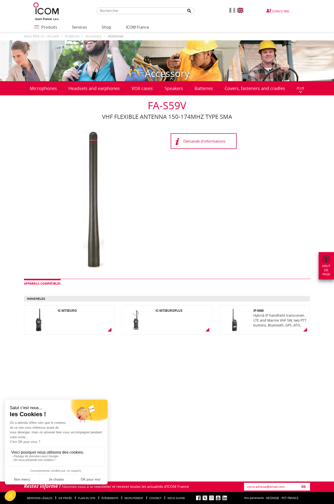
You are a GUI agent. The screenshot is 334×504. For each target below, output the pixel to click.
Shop (106, 27)
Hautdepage (326, 270)
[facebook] (198, 497)
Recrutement (133, 498)
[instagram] (211, 497)
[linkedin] (224, 497)
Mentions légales (39, 498)
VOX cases (142, 88)
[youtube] (218, 497)
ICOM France (137, 27)
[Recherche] (189, 11)
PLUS (300, 88)
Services (79, 27)
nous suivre (176, 498)
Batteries (204, 88)
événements (109, 498)
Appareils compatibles (42, 283)
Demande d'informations (204, 141)
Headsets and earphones (94, 88)
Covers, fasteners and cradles (255, 88)
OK (303, 486)
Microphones (43, 88)
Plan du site (86, 498)
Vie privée (65, 498)
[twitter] (204, 497)
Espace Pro (280, 11)
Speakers (174, 88)
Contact (155, 498)
